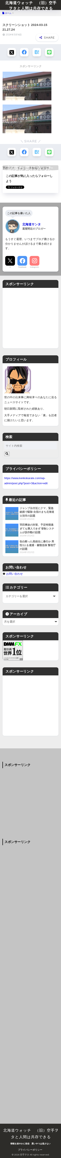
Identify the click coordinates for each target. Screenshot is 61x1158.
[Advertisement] (30, 318)
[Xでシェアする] (11, 52)
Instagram (34, 267)
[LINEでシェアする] (49, 52)
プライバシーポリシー (30, 1149)
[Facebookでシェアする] (24, 52)
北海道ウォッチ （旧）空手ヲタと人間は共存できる (31, 5)
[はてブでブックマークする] (37, 52)
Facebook (22, 267)
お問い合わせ (14, 573)
